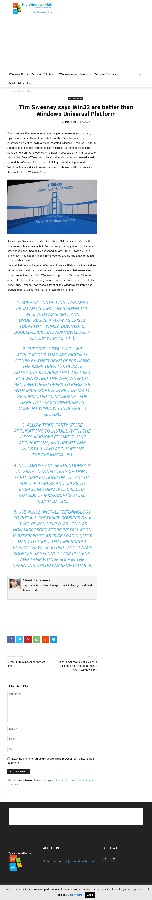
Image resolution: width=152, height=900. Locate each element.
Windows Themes (105, 74)
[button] (140, 74)
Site (29, 83)
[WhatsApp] (36, 639)
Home (10, 91)
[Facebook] (11, 639)
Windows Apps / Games (74, 74)
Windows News (18, 74)
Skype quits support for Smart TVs (26, 663)
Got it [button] (90, 894)
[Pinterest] (28, 639)
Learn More (75, 894)
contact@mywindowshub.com (77, 861)
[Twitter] (19, 639)
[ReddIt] (45, 639)
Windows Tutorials (42, 74)
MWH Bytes (16, 83)
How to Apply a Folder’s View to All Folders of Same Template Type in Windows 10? (77, 665)
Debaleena (70, 121)
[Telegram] (53, 639)
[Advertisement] (101, 8)
